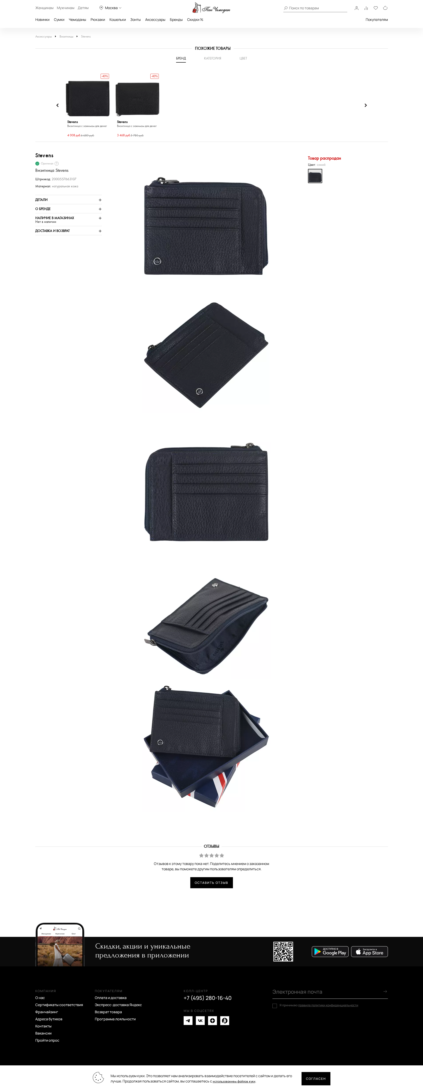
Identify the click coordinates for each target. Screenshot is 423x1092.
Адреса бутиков (48, 1019)
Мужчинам (65, 7)
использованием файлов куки (234, 1081)
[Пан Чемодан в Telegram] (188, 1020)
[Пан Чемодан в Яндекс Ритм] (224, 1020)
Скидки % (195, 19)
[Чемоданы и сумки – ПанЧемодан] (211, 7)
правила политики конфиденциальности (328, 1005)
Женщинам (44, 7)
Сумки (59, 19)
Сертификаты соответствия (59, 1004)
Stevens (86, 36)
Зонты (135, 19)
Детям (83, 7)
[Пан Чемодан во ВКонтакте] (200, 1020)
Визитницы (66, 36)
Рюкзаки (98, 19)
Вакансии (43, 1033)
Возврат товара (108, 1011)
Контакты (43, 1026)
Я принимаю (319, 1005)
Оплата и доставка (111, 997)
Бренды (176, 19)
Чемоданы (77, 19)
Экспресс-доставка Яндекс (118, 1004)
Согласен (316, 1078)
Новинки (42, 19)
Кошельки (117, 19)
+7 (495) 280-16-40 (208, 998)
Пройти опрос (47, 1040)
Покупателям (377, 19)
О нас (40, 997)
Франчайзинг (46, 1011)
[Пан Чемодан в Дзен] (212, 1020)
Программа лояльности (115, 1019)
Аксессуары (155, 19)
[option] (88, 105)
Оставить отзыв (211, 882)
